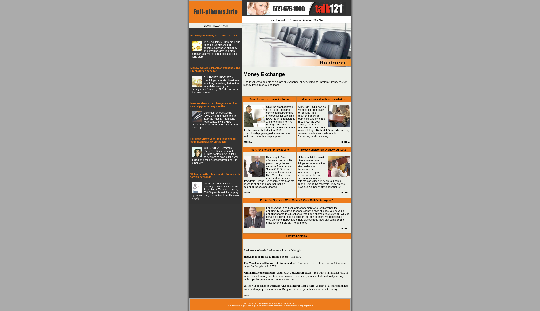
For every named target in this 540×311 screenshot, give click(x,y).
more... (248, 141)
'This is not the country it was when (269, 149)
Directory (307, 20)
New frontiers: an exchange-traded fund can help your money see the (214, 105)
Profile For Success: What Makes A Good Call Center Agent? (296, 200)
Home (273, 20)
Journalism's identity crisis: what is (323, 99)
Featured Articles (296, 236)
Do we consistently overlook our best (323, 149)
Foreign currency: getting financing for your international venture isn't (213, 140)
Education (283, 20)
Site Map (318, 20)
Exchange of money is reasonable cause (214, 35)
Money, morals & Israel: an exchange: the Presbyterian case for (215, 69)
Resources (295, 20)
